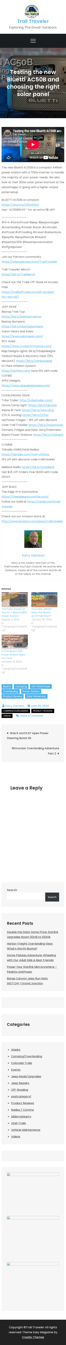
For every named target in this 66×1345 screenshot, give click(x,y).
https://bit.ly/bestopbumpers (22, 326)
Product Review (12, 696)
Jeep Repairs (20, 1083)
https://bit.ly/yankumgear (34, 361)
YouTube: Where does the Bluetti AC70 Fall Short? (41, 612)
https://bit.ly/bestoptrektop (21, 317)
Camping (21, 686)
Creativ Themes (33, 1337)
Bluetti (7, 686)
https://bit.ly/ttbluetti (48, 435)
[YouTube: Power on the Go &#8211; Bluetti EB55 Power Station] (15, 599)
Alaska (15, 1050)
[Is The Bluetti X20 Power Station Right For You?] (15, 642)
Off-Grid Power (41, 686)
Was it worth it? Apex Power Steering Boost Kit (28, 735)
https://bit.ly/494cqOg (38, 410)
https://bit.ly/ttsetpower (46, 425)
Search (12, 890)
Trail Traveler (33, 21)
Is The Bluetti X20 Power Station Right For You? (13, 654)
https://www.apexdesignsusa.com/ (26, 386)
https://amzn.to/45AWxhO (20, 205)
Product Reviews (42, 710)
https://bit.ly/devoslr (42, 405)
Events (15, 1070)
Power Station (31, 691)
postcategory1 (21, 1096)
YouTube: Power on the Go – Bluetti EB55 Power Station (14, 612)
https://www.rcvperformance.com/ (27, 346)
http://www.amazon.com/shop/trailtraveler (32, 521)
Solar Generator (36, 696)
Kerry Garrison (14, 706)
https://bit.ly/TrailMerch (18, 274)
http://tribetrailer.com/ (36, 400)
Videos (7, 715)
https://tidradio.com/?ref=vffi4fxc (25, 454)
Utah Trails (18, 1123)
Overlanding (10, 691)
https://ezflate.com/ (16, 371)
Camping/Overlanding (15, 710)
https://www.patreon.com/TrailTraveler (29, 262)
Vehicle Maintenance (25, 1130)
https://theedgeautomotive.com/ (25, 497)
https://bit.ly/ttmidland (38, 467)
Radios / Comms (22, 1110)
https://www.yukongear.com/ (22, 336)
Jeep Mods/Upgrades (26, 1076)
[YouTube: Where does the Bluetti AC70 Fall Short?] (44, 599)
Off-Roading (19, 1090)
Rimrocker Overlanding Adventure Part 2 (35, 751)
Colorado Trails (21, 1063)
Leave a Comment (31, 715)
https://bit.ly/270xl (35, 415)
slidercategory (21, 1116)
